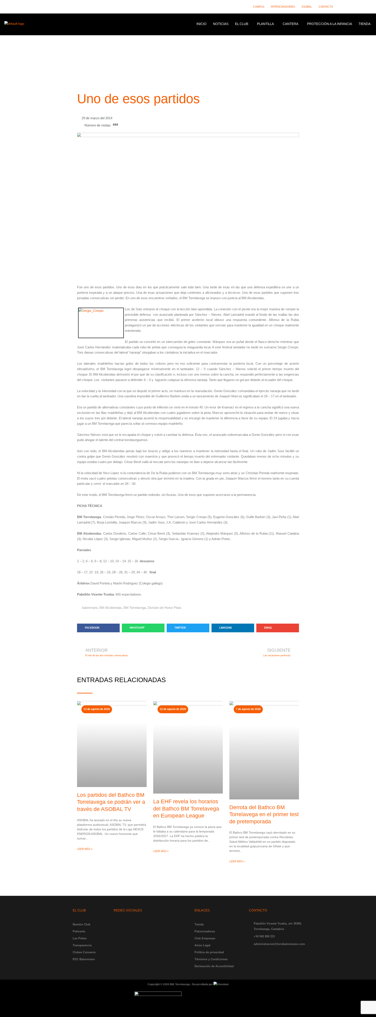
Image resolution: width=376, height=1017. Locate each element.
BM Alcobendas (110, 607)
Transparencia (82, 945)
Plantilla (265, 24)
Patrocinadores (283, 6)
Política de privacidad (209, 952)
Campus (258, 6)
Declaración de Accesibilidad (214, 966)
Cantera (290, 24)
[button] (243, 24)
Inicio (201, 24)
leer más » (84, 849)
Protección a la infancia (329, 24)
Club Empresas (205, 938)
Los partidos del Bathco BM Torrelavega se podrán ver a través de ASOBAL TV (111, 802)
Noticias (220, 24)
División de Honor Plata (164, 607)
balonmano (90, 607)
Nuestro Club (81, 924)
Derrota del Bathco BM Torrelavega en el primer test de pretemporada (264, 814)
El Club (241, 24)
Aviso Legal (202, 945)
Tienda (365, 24)
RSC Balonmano (84, 959)
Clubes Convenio (84, 952)
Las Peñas (80, 938)
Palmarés (79, 931)
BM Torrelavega (135, 607)
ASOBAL (307, 6)
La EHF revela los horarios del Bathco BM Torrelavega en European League (186, 808)
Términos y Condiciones (211, 959)
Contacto (326, 6)
